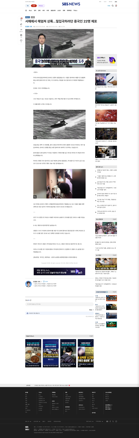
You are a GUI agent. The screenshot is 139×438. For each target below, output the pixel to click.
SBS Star (107, 407)
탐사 (66, 411)
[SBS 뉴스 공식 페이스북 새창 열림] (110, 421)
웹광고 (44, 421)
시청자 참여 (37, 421)
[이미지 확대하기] (35, 137)
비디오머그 (81, 392)
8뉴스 (30, 10)
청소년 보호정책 (92, 430)
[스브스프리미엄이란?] (107, 292)
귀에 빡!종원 (81, 396)
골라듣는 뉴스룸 (55, 403)
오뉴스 (40, 404)
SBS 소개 (28, 421)
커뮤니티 (107, 398)
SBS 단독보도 (68, 396)
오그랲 (96, 295)
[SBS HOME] (116, 1)
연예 (64, 10)
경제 (39, 10)
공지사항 (93, 412)
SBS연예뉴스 (108, 405)
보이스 (53, 405)
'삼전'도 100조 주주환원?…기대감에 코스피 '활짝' (45, 284)
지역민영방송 (99, 421)
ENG (100, 1)
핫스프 (96, 304)
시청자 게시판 (94, 408)
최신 (26, 394)
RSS (93, 406)
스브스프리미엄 (108, 392)
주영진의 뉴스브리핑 (43, 402)
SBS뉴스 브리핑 (55, 407)
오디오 (53, 401)
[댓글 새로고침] (30, 300)
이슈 (26, 412)
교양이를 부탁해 (82, 398)
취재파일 (69, 10)
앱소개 (93, 404)
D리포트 (67, 402)
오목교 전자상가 (82, 409)
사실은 (66, 394)
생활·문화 (53, 10)
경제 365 (67, 400)
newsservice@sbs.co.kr (69, 429)
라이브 (93, 398)
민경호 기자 (36, 281)
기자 (93, 402)
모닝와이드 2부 (42, 400)
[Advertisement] (59, 326)
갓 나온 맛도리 (81, 407)
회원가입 (110, 1)
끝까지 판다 (67, 409)
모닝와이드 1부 (42, 398)
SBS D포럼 (107, 409)
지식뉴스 (107, 394)
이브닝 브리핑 (54, 396)
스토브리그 (81, 400)
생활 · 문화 (27, 404)
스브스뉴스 (81, 405)
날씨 (93, 394)
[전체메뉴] (26, 10)
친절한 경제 (67, 398)
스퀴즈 (106, 400)
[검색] (112, 5)
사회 (43, 10)
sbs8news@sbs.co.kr (72, 426)
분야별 (26, 392)
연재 (66, 392)
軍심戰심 (54, 394)
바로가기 (93, 392)
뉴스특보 (40, 410)
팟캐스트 (107, 396)
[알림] (116, 5)
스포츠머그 (81, 394)
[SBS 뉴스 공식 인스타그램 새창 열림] (116, 421)
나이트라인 (41, 406)
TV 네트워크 (27, 410)
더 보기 (91, 336)
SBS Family (89, 421)
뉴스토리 (40, 408)
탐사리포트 (67, 407)
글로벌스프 (97, 313)
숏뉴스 (93, 400)
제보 (93, 396)
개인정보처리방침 (57, 421)
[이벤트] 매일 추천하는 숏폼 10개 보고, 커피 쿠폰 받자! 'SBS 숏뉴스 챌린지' (51, 385)
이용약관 (49, 421)
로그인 (105, 1)
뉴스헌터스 (41, 396)
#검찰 (109, 5)
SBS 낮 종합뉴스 (55, 409)
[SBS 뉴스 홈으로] (71, 4)
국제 (47, 10)
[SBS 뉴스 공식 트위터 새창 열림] (113, 421)
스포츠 (59, 10)
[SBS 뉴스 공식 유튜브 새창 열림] (107, 421)
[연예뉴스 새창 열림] (106, 60)
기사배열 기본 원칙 (84, 430)
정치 (35, 10)
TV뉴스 (75, 10)
